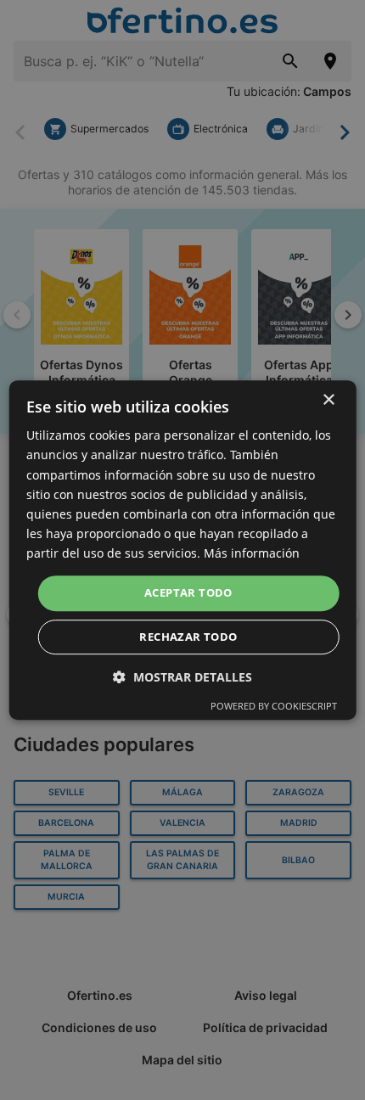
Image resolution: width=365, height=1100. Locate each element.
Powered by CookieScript (274, 705)
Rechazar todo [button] (188, 636)
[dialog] (183, 550)
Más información (252, 553)
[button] (182, 677)
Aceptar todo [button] (188, 592)
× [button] (328, 400)
